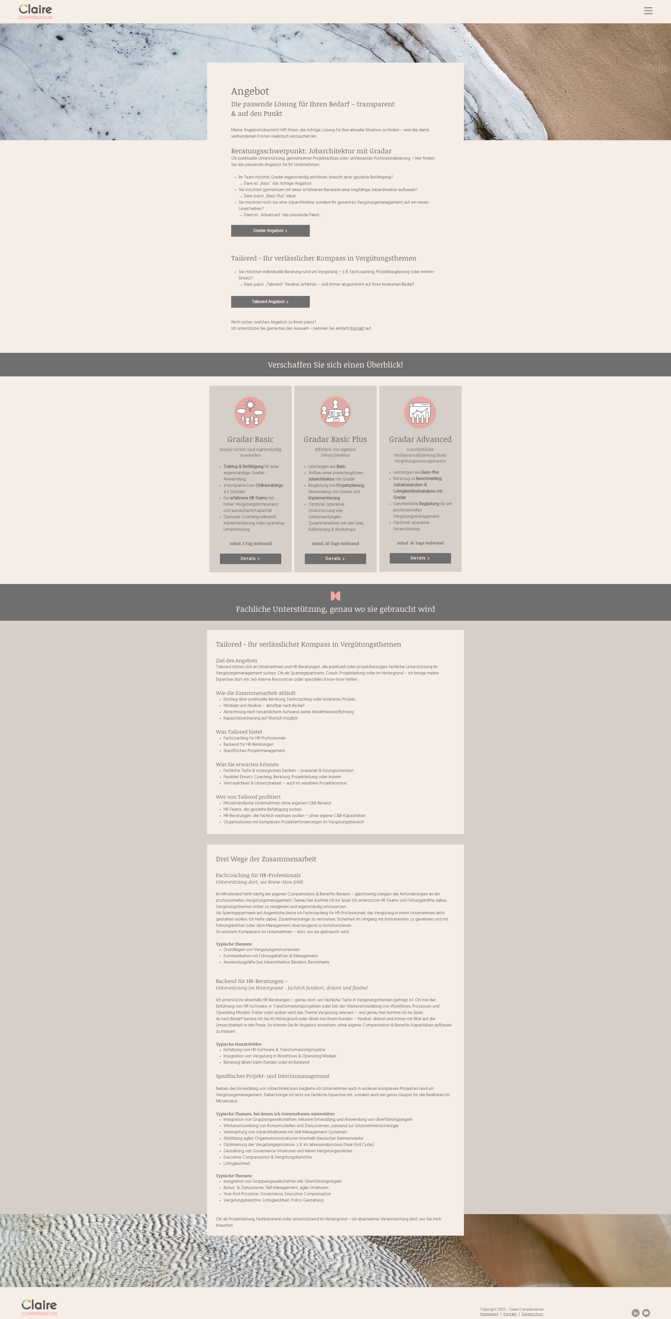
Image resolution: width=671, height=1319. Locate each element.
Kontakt (357, 329)
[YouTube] (646, 1313)
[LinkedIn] (636, 1313)
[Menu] (648, 10)
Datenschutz (532, 1314)
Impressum (489, 1314)
